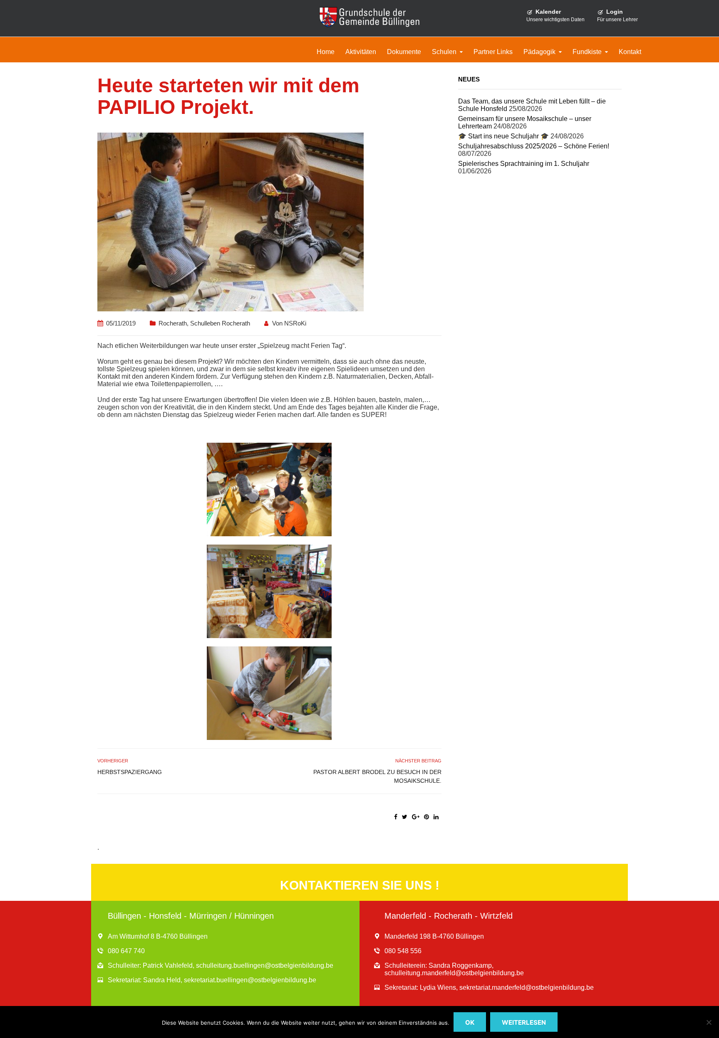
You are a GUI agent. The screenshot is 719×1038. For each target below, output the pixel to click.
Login (614, 11)
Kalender (548, 11)
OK (469, 1022)
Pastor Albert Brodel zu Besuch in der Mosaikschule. (377, 776)
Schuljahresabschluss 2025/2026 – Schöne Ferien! (533, 146)
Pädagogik (539, 51)
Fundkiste (587, 51)
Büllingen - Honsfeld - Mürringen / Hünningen (191, 915)
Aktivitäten (360, 51)
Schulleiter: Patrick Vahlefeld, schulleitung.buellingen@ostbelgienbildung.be (220, 965)
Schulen (444, 51)
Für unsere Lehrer (617, 19)
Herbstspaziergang (129, 772)
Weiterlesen (524, 1022)
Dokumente (404, 51)
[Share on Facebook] (395, 817)
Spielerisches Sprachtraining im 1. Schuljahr (523, 163)
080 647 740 (126, 950)
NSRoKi (295, 323)
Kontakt (630, 51)
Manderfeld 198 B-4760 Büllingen (434, 936)
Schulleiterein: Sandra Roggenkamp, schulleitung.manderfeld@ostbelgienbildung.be (454, 969)
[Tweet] (404, 817)
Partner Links (493, 51)
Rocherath (173, 323)
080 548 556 (402, 950)
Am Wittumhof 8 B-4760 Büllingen (158, 936)
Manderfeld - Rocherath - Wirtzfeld (448, 915)
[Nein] (708, 1022)
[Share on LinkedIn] (436, 817)
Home (326, 51)
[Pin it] (426, 817)
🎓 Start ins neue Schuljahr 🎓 (503, 136)
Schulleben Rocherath (220, 323)
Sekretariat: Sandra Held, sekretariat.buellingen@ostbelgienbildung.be (212, 980)
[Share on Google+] (415, 817)
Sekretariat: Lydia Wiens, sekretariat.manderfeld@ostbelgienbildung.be (489, 987)
